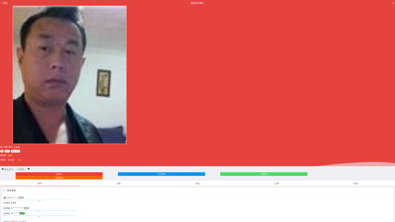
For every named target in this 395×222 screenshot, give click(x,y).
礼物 (355, 183)
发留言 (265, 174)
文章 (118, 183)
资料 (39, 183)
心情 (276, 183)
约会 (197, 183)
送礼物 (60, 177)
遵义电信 (11, 160)
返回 (5, 2)
